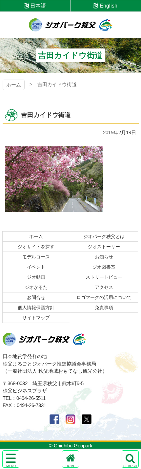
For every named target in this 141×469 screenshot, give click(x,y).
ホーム (13, 84)
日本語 (38, 6)
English (108, 6)
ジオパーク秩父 (70, 24)
